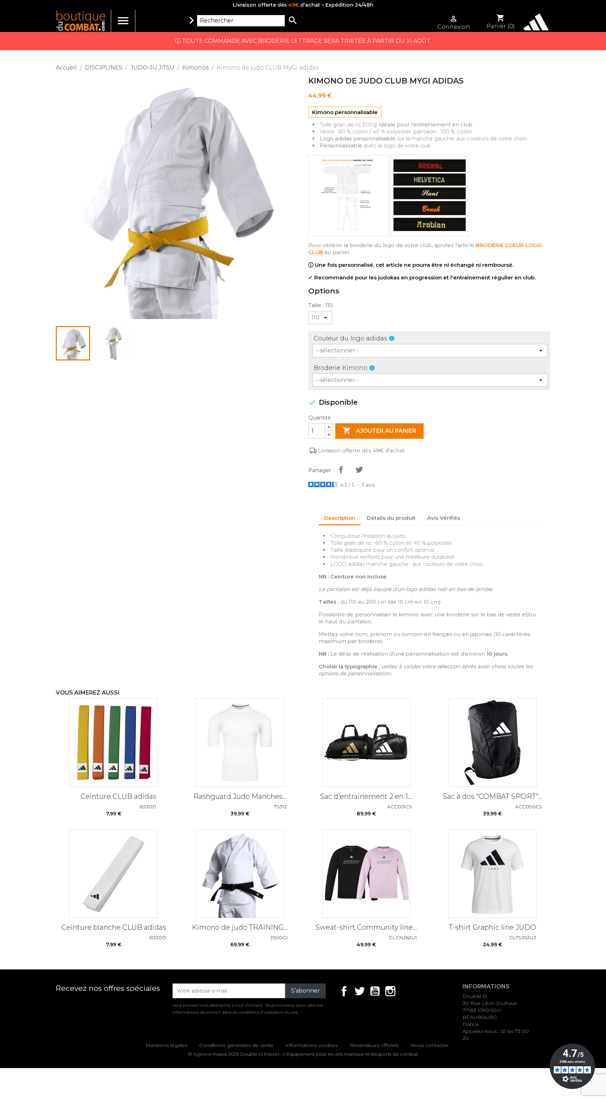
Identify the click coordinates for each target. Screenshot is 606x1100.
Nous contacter (430, 1045)
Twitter (359, 991)
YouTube (375, 991)
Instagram (390, 991)
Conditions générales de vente (236, 1045)
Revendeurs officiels (374, 1045)
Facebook (344, 991)
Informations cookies (311, 1045)
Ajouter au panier (379, 430)
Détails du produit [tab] (391, 518)
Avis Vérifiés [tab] (443, 518)
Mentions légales (166, 1045)
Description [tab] (339, 518)
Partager (341, 470)
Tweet (359, 470)
